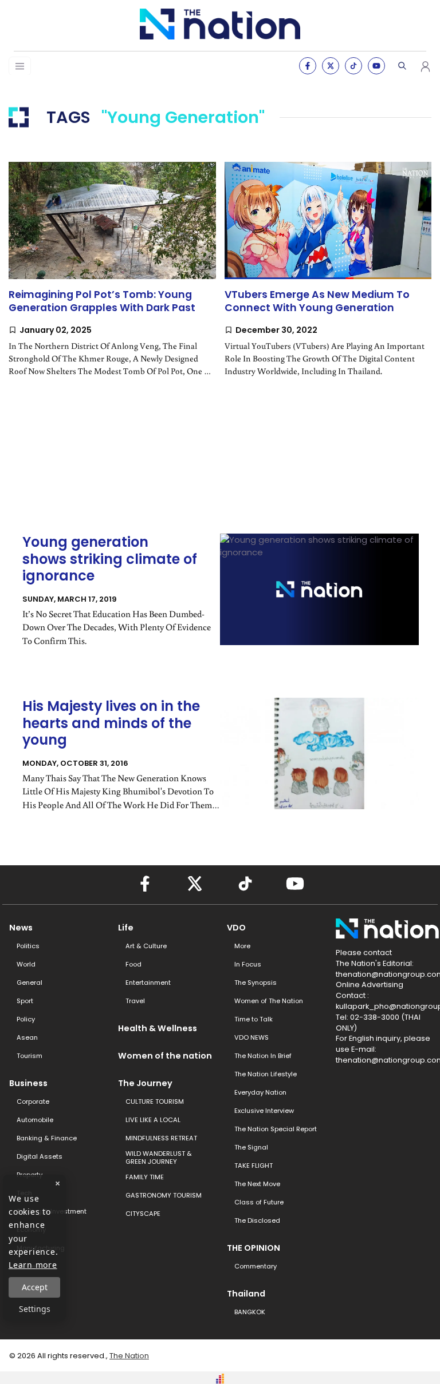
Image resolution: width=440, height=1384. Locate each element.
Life (125, 927)
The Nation (129, 1355)
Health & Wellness (157, 1028)
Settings (34, 1308)
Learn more (33, 1264)
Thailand (246, 1293)
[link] (112, 278)
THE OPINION (253, 1248)
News (21, 927)
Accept (35, 1287)
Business (28, 1083)
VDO (236, 927)
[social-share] (307, 65)
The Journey (145, 1083)
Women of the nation (165, 1055)
